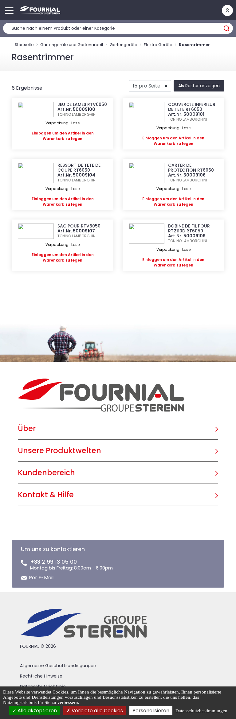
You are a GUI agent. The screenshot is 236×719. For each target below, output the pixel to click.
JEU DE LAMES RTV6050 (82, 104)
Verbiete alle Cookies (96, 710)
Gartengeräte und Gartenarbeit (71, 45)
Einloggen (41, 133)
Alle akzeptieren (36, 710)
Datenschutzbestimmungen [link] (201, 710)
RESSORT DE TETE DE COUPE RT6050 (78, 167)
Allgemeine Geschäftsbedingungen (58, 666)
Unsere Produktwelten (59, 450)
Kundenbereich (46, 473)
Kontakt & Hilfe (46, 495)
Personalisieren (150, 710)
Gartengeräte (123, 45)
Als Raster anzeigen (199, 86)
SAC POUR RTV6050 (78, 226)
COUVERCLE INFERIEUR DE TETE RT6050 (191, 106)
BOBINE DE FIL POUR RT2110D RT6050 (189, 228)
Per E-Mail (41, 577)
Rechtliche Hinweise (41, 676)
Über (27, 428)
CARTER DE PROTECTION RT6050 (191, 167)
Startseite (24, 45)
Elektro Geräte (158, 45)
